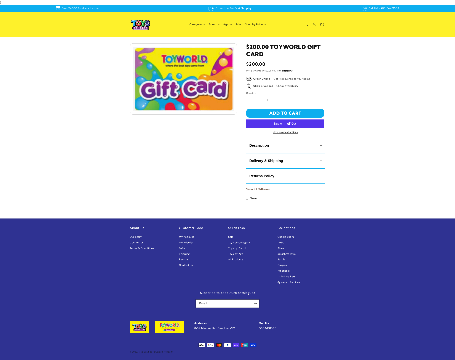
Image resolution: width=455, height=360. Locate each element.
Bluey (280, 248)
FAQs (182, 248)
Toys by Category (239, 242)
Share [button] (253, 198)
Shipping (184, 253)
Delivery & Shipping (266, 161)
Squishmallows (286, 253)
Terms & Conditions (142, 248)
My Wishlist (186, 242)
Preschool (283, 270)
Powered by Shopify (163, 352)
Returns (183, 259)
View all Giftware (258, 189)
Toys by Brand (237, 248)
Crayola (282, 265)
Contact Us (137, 242)
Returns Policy (261, 176)
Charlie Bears (285, 236)
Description (259, 145)
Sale (230, 236)
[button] (197, 24)
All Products (235, 259)
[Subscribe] (255, 303)
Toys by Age (235, 253)
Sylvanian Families (288, 282)
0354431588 (268, 328)
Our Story (136, 236)
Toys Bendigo (145, 352)
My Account (186, 236)
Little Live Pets (286, 276)
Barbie (281, 259)
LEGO (280, 242)
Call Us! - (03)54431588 (384, 8)
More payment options (285, 132)
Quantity (251, 93)
